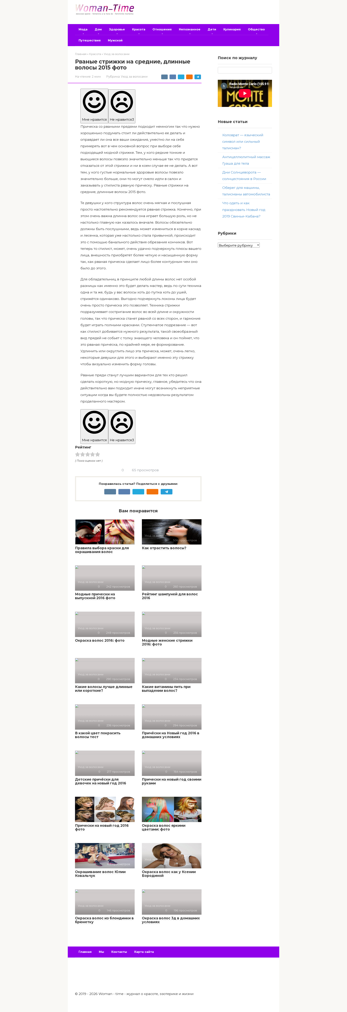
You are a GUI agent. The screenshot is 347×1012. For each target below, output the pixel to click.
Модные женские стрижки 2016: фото (167, 642)
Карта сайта (144, 952)
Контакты (119, 952)
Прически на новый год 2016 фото (102, 827)
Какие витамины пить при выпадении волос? (166, 689)
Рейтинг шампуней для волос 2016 (170, 596)
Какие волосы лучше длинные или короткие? (103, 689)
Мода (83, 29)
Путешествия (90, 40)
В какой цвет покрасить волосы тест (98, 735)
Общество (256, 29)
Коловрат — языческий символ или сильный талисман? (242, 141)
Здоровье (117, 29)
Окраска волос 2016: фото (100, 640)
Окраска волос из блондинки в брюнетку (104, 920)
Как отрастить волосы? (164, 548)
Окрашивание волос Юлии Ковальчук (100, 874)
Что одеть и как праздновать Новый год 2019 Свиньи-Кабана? (243, 209)
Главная (85, 952)
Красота (138, 29)
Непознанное (189, 29)
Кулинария (232, 29)
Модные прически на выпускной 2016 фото (95, 596)
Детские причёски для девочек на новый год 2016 (100, 781)
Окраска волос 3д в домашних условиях (171, 920)
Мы (101, 952)
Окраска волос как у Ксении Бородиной (169, 874)
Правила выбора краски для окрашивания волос (102, 550)
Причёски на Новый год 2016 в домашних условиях (170, 735)
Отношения (162, 29)
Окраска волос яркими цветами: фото (163, 827)
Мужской (115, 40)
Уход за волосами (134, 76)
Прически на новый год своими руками (171, 781)
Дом (98, 29)
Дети (212, 29)
